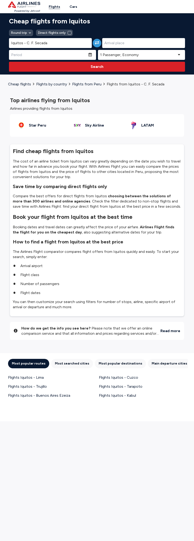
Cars (73, 7)
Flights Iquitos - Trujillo (27, 386)
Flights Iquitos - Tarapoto (120, 386)
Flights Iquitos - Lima (26, 377)
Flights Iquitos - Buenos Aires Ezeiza (39, 395)
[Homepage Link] (24, 4)
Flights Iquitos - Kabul (117, 395)
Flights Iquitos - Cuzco (118, 377)
